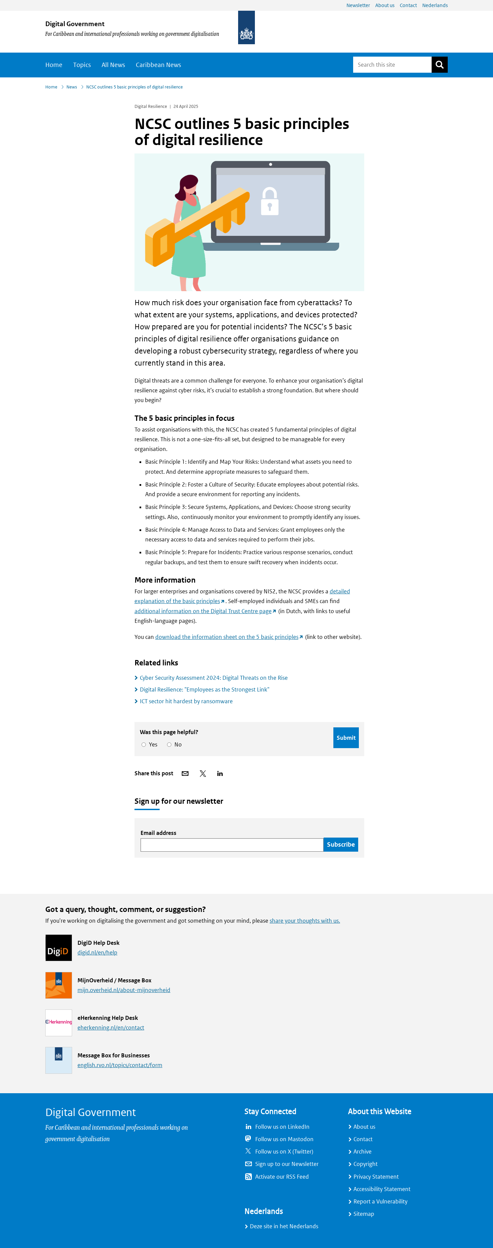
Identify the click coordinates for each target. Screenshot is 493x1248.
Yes (152, 744)
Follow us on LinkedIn (282, 1126)
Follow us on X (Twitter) (284, 1151)
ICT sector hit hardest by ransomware (186, 701)
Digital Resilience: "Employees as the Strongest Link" (204, 689)
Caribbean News (158, 65)
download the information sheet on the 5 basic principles (229, 637)
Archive (362, 1151)
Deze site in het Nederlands (284, 1226)
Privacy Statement (376, 1176)
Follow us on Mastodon (284, 1139)
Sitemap (363, 1214)
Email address (158, 833)
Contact (363, 1139)
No (176, 744)
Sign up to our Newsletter (287, 1164)
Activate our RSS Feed (282, 1176)
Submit (346, 737)
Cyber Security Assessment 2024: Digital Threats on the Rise (214, 677)
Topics (82, 65)
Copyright (365, 1164)
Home (53, 65)
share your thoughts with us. (305, 920)
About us (364, 1126)
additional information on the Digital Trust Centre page (205, 611)
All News (113, 65)
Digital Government (75, 24)
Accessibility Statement (381, 1189)
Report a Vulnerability (380, 1201)
